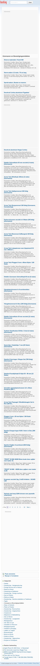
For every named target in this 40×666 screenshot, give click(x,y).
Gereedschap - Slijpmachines (12, 638)
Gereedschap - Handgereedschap (13, 585)
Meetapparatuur (8, 620)
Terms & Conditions (28, 663)
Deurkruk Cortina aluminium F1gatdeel (16, 92)
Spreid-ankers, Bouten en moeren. (15, 82)
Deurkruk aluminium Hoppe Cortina (15, 150)
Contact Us (20, 663)
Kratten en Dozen (8, 636)
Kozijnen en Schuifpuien (10, 640)
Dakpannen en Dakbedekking (12, 615)
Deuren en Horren (8, 589)
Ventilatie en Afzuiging (10, 628)
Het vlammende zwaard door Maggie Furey (15, 650)
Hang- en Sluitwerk (9, 605)
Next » (28, 507)
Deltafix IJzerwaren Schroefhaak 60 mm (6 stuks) (20, 277)
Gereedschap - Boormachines (12, 609)
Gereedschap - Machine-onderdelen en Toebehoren (17, 599)
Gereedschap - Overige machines (13, 593)
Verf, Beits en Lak (9, 622)
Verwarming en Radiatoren (11, 591)
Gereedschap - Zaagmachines (12, 611)
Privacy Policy (36, 663)
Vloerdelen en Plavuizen (10, 624)
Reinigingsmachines (9, 626)
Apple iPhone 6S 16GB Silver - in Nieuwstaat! (16, 648)
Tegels (6, 601)
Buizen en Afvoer (8, 634)
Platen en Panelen (9, 607)
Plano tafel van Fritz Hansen (11, 655)
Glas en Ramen (8, 617)
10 (24, 507)
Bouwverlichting (8, 632)
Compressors (7, 613)
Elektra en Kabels (9, 597)
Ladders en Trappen (9, 630)
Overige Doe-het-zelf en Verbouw (13, 587)
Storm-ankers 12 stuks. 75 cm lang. (15, 72)
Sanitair (6, 583)
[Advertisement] (20, 32)
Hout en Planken (8, 595)
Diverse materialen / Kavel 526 (13, 60)
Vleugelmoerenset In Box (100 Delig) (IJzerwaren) (20, 304)
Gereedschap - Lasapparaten (12, 618)
